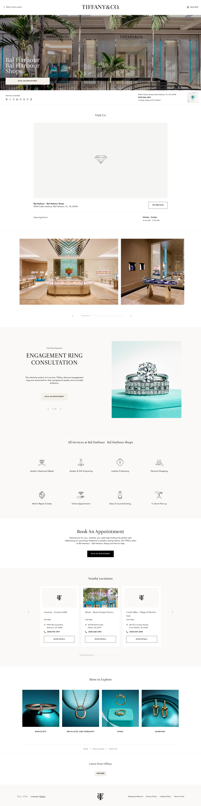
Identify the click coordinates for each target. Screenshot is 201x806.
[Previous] (72, 316)
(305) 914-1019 (53, 632)
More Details (59, 639)
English (42, 797)
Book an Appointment (27, 81)
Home (86, 749)
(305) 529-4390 (136, 632)
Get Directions (158, 205)
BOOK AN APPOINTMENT (54, 396)
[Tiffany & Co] (100, 7)
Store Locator (98, 749)
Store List (113, 749)
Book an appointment (100, 554)
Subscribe (101, 773)
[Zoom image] (69, 272)
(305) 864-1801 (144, 97)
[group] (100, 379)
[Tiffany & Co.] (100, 796)
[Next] (131, 316)
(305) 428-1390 (94, 632)
